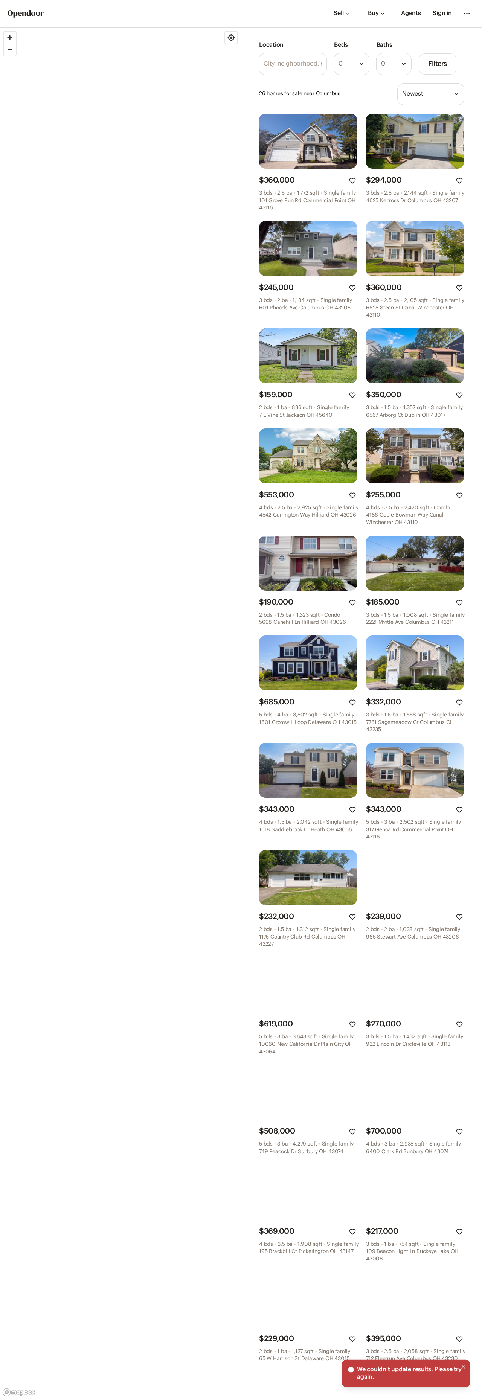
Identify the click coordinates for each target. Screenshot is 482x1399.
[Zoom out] (10, 50)
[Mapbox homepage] (18, 1392)
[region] (120, 713)
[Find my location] (231, 38)
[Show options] (361, 64)
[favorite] (352, 180)
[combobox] (351, 64)
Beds (341, 45)
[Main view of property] (308, 141)
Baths (384, 45)
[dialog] (406, 1373)
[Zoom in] (10, 38)
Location (271, 45)
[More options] (466, 13)
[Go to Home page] (26, 14)
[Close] (463, 1366)
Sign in (442, 13)
